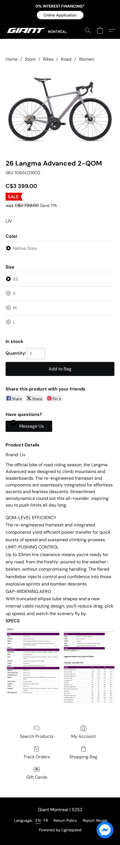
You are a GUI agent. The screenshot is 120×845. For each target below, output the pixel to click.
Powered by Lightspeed (60, 829)
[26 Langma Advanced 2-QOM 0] (60, 109)
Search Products (37, 736)
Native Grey (25, 248)
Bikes (48, 59)
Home (12, 59)
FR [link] (46, 820)
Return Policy (65, 820)
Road (66, 59)
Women (86, 59)
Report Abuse (95, 820)
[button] (60, 15)
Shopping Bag (83, 757)
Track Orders (36, 757)
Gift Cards (36, 777)
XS (15, 279)
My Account (83, 736)
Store (30, 59)
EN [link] (38, 820)
